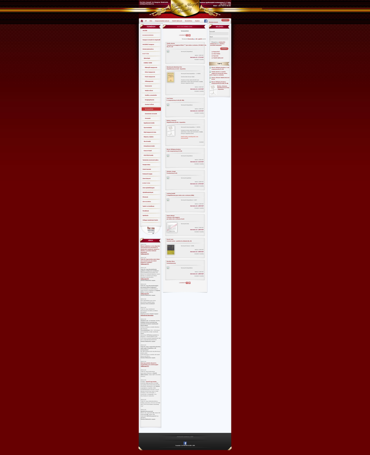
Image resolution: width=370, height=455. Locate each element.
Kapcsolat (215, 55)
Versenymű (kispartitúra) (187, 51)
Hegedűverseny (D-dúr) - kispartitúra (176, 122)
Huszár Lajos (170, 239)
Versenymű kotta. (185, 223)
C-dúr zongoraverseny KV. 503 (174, 151)
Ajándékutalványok (148, 192)
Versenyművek (149, 109)
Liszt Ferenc (170, 98)
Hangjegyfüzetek (149, 100)
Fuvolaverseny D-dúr (172, 173)
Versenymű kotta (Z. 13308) (187, 245)
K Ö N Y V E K (146, 183)
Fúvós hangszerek (150, 76)
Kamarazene (148, 86)
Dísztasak (145, 197)
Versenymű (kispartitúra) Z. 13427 (189, 200)
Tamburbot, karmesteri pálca (150, 160)
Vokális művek (149, 90)
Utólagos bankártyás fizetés (150, 220)
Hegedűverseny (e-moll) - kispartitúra (176, 68)
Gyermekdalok (148, 127)
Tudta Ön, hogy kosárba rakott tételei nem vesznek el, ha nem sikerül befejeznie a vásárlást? (150, 261)
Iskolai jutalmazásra (148, 49)
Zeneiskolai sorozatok (151, 113)
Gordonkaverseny (171, 263)
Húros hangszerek (150, 72)
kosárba (202, 59)
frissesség (191, 39)
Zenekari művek (149, 104)
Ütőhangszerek (149, 81)
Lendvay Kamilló (171, 193)
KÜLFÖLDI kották (148, 155)
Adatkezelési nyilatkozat (183, 436)
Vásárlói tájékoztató (177, 20)
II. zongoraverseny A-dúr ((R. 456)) (175, 100)
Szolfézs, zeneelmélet (151, 95)
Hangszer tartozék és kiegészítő (151, 40)
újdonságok (147, 58)
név (197, 39)
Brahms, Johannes (171, 120)
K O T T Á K (146, 53)
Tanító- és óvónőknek (148, 206)
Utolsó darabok (147, 169)
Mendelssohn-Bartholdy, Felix (174, 67)
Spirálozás (145, 215)
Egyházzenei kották (149, 123)
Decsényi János (171, 261)
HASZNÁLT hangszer (148, 44)
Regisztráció (216, 51)
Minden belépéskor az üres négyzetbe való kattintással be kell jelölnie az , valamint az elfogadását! (150, 249)
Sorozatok (148, 118)
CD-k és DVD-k (147, 201)
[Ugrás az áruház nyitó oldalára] (142, 20)
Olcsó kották (147, 141)
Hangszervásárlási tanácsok (162, 20)
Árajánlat (197, 20)
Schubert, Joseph (171, 171)
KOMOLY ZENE (148, 63)
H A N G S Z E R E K (148, 35)
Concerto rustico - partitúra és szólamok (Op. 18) (179, 241)
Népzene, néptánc (149, 137)
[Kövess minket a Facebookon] (205, 20)
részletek (196, 59)
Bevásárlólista (188, 20)
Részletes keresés (213, 22)
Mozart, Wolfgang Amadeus (174, 149)
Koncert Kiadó (148, 150)
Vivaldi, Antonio (171, 43)
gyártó (200, 39)
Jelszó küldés (216, 53)
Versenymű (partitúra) (186, 178)
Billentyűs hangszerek (151, 67)
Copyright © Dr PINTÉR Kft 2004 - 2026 (185, 445)
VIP (146, 20)
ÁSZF (191, 436)
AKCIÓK (145, 30)
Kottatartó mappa (147, 174)
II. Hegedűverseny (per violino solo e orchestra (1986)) (180, 195)
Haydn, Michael (170, 215)
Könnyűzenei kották (149, 146)
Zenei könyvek (147, 178)
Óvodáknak (146, 211)
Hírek (151, 20)
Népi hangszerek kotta (150, 132)
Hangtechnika (146, 164)
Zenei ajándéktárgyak (148, 187)
